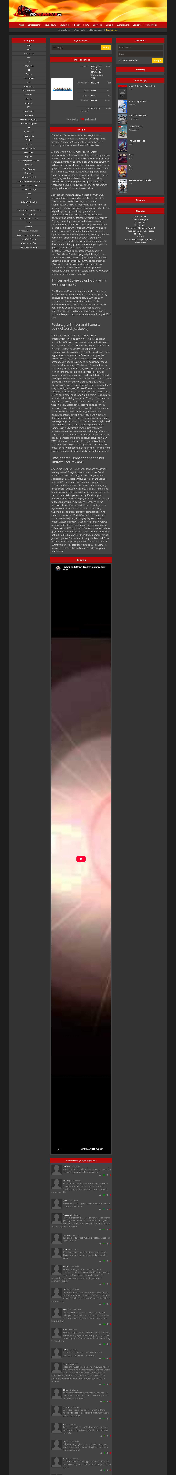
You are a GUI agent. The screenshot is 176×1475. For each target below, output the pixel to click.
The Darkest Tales (137, 140)
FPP (28, 57)
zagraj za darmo (28, 148)
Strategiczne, (96, 66)
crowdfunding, (97, 75)
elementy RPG (29, 152)
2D (29, 62)
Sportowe (97, 25)
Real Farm (29, 173)
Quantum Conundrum (28, 185)
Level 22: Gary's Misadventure (28, 235)
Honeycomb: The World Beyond (140, 228)
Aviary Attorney (29, 169)
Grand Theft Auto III (28, 214)
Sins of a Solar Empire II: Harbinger (140, 239)
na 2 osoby (28, 132)
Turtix (29, 222)
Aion (29, 198)
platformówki (29, 136)
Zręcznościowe (29, 90)
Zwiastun (81, 559)
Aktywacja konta (95, 30)
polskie (28, 140)
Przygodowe (50, 25)
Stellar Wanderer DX (29, 202)
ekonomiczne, (97, 69)
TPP (28, 70)
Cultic (131, 155)
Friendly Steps (140, 233)
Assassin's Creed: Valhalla (140, 180)
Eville (131, 166)
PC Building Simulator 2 (139, 101)
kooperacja (28, 86)
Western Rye (140, 222)
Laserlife (28, 227)
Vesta (29, 206)
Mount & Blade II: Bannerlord (142, 86)
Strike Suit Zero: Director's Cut (28, 210)
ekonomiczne (29, 111)
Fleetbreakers (140, 225)
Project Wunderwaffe (138, 115)
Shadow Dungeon (140, 219)
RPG (87, 25)
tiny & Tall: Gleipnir (28, 239)
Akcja (21, 25)
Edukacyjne (65, 25)
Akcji (29, 49)
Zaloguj (157, 60)
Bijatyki (78, 25)
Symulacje (29, 103)
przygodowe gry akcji (28, 119)
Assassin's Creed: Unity (29, 218)
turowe (29, 99)
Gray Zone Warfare (28, 243)
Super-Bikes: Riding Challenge (28, 181)
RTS (28, 107)
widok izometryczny (29, 123)
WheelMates (140, 242)
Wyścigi (109, 25)
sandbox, (99, 72)
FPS (29, 128)
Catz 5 (28, 194)
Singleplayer (29, 115)
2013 (97, 108)
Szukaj (106, 47)
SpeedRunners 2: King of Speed (140, 231)
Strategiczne (34, 25)
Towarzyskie (151, 25)
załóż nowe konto (130, 60)
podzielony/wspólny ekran (28, 161)
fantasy (29, 74)
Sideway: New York (28, 177)
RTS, (93, 72)
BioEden (140, 236)
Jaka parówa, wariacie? (29, 247)
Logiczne (137, 25)
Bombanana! (140, 216)
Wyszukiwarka (79, 30)
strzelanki (28, 95)
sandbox (28, 165)
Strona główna (64, 30)
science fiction (28, 78)
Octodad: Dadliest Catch (28, 231)
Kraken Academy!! (29, 189)
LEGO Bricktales (136, 126)
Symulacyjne (123, 25)
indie (29, 45)
